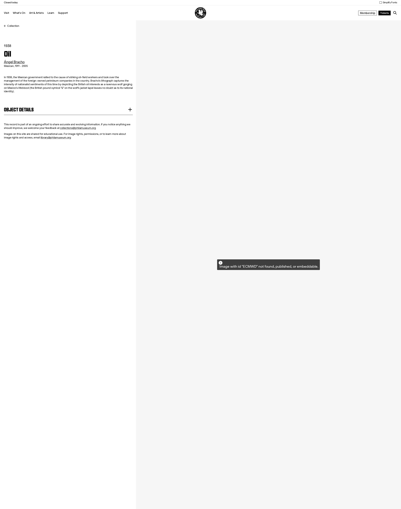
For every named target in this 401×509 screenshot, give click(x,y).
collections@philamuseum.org (78, 128)
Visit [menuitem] (6, 12)
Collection (13, 25)
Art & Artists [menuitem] (36, 12)
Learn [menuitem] (50, 12)
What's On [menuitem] (19, 12)
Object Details (19, 109)
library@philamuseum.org (56, 137)
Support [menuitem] (63, 12)
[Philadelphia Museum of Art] (200, 12)
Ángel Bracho (14, 62)
